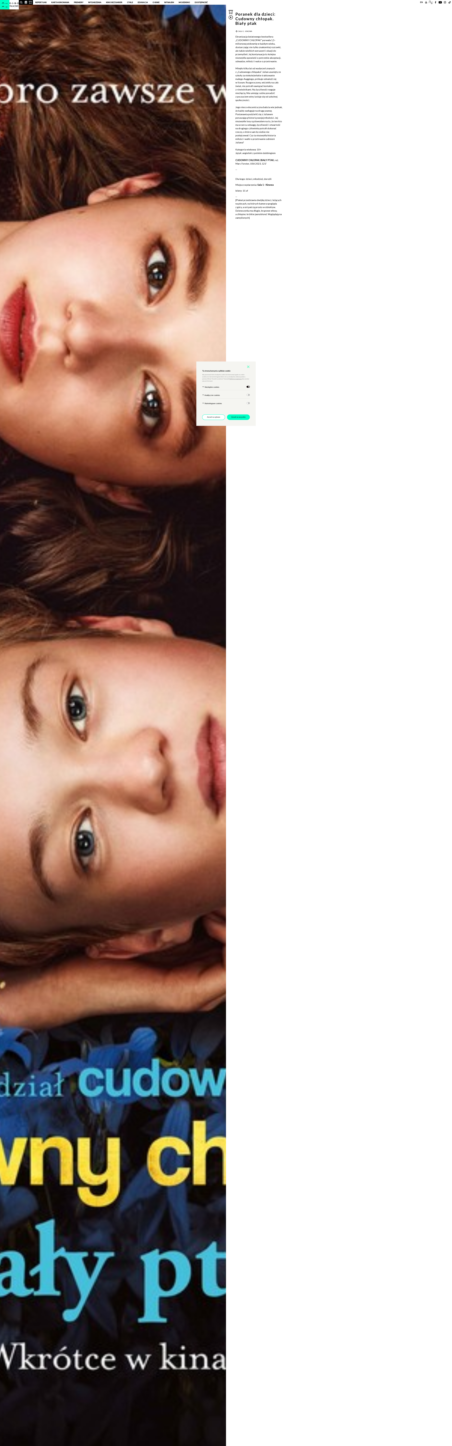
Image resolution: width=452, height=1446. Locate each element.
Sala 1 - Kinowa (265, 184)
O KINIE (156, 2)
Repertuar (41, 2)
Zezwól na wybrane (213, 417)
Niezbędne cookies (211, 387)
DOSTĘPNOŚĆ (201, 2)
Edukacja (143, 2)
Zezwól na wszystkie (238, 417)
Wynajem (169, 2)
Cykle (130, 2)
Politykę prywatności (235, 379)
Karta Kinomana (60, 2)
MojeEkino (184, 2)
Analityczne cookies (212, 395)
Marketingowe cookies (213, 403)
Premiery (78, 2)
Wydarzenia (94, 2)
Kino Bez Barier (114, 2)
